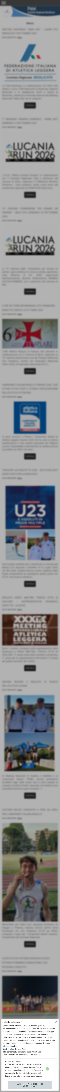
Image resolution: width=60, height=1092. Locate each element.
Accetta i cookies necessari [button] (30, 1085)
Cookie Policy (8, 1049)
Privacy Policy (20, 1049)
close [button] (56, 1021)
